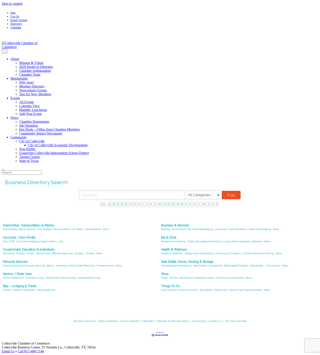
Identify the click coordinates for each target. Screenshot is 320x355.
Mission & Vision (31, 63)
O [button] (169, 204)
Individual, (9, 253)
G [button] (135, 204)
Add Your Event (30, 114)
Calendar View (29, 106)
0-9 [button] (103, 204)
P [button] (173, 204)
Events (15, 98)
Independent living (89, 277)
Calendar (15, 27)
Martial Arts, (221, 289)
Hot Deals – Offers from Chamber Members (49, 129)
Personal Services (15, 261)
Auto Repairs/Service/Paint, (54, 229)
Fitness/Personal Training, (258, 253)
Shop (164, 274)
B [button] (114, 204)
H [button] (139, 204)
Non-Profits (27, 149)
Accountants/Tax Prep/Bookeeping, (193, 229)
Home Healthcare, (13, 277)
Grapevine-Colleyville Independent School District (54, 153)
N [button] (164, 204)
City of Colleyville (32, 141)
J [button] (147, 204)
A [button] (109, 204)
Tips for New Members (35, 94)
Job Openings (28, 125)
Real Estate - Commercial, (265, 265)
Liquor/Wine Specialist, (237, 241)
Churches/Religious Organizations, (36, 241)
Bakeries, (257, 241)
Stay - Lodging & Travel (19, 286)
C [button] (118, 204)
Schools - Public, (25, 253)
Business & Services (175, 225)
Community (18, 137)
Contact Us (215, 321)
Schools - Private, (85, 253)
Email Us (8, 351)
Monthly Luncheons (33, 110)
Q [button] (178, 204)
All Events (26, 102)
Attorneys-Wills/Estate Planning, (75, 265)
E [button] (126, 204)
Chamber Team (29, 74)
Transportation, (93, 229)
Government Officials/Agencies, (55, 253)
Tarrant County (29, 157)
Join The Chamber (235, 321)
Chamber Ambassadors (35, 70)
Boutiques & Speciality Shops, (197, 277)
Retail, (164, 277)
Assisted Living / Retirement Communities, (51, 277)
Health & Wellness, (172, 253)
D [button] (122, 204)
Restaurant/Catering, (173, 241)
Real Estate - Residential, (208, 265)
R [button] (182, 204)
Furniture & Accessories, (230, 277)
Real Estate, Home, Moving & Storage (187, 261)
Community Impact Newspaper (40, 133)
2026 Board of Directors (36, 67)
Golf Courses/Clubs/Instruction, (180, 289)
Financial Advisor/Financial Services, (24, 265)
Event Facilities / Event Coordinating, (250, 229)
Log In (14, 16)
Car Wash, (77, 229)
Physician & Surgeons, (229, 253)
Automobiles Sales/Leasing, (19, 229)
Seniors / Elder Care (17, 274)
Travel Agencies (46, 289)
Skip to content (12, 3)
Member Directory (32, 86)
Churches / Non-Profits (19, 237)
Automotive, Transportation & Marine (28, 225)
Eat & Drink (168, 237)
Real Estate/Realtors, (236, 265)
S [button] (186, 204)
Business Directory (85, 321)
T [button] (190, 204)
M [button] (160, 204)
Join (12, 12)
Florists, (174, 277)
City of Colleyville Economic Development (58, 145)
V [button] (199, 204)
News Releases (108, 321)
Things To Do (170, 286)
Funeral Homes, (105, 265)
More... (107, 229)
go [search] (233, 195)
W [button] (204, 204)
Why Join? (26, 82)
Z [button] (217, 204)
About (14, 59)
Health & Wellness (174, 249)
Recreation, (206, 289)
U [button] (195, 204)
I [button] (143, 204)
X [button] (208, 204)
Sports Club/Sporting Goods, (246, 289)
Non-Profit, (9, 241)
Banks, (51, 265)
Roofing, (165, 229)
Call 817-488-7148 (31, 351)
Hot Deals (148, 321)
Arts (61, 241)
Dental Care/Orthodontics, (200, 253)
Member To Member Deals (172, 321)
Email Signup (18, 20)
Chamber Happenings (34, 121)
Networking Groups (33, 90)
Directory (16, 23)
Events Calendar (130, 321)
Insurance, (221, 229)
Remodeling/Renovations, (176, 265)
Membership (19, 78)
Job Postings (198, 321)
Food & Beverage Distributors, (204, 241)
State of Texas (29, 161)
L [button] (155, 204)
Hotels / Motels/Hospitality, (19, 289)
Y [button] (213, 204)
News (14, 117)
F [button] (130, 204)
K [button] (151, 204)
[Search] (3, 168)
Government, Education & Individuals (29, 249)
